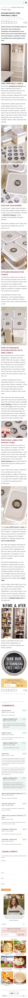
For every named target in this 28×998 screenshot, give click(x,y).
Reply (24, 710)
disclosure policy (7, 20)
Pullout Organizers (7, 461)
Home (3, 7)
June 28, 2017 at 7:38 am (9, 744)
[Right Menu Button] (26, 3)
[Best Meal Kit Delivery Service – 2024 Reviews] (7, 967)
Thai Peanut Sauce (20, 984)
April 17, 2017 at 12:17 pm (8, 755)
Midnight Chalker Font (17, 598)
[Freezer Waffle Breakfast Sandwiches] (7, 983)
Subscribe (20, 685)
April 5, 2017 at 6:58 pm (7, 831)
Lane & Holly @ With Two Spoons (13, 815)
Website (2, 883)
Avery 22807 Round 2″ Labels (14, 527)
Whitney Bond (7, 803)
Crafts (8, 7)
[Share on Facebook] (3, 22)
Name (2, 872)
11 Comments (18, 17)
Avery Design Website (8, 540)
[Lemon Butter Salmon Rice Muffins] (7, 952)
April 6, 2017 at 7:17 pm (7, 819)
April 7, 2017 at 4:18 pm (7, 805)
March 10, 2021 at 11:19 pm (9, 720)
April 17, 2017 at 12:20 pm (9, 779)
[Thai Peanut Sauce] (20, 983)
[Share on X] (9, 22)
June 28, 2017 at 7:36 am (8, 734)
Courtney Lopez (7, 829)
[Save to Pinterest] (14, 22)
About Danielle (14, 920)
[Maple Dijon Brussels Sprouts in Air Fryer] (20, 952)
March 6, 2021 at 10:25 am (8, 712)
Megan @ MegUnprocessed (11, 793)
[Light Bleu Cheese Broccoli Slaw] (20, 967)
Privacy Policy (16, 991)
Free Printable (15, 693)
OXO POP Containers (9, 215)
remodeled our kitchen (16, 86)
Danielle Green (8, 719)
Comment (3, 860)
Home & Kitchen (22, 693)
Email (2, 878)
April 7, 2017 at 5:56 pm (7, 795)
